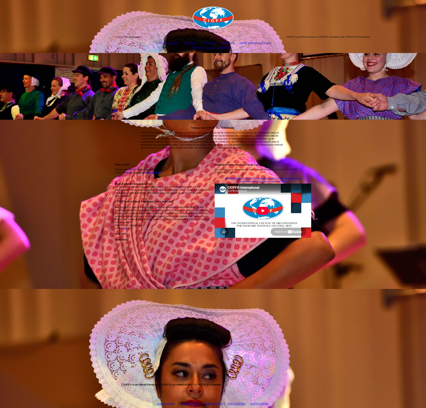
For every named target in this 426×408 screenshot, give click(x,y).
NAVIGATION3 (213, 403)
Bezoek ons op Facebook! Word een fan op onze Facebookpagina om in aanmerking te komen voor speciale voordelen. (263, 180)
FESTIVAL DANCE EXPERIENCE (212, 48)
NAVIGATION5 (260, 403)
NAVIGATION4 (236, 403)
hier (125, 228)
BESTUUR (228, 43)
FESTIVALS (208, 43)
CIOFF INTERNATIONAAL (256, 43)
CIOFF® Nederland (167, 43)
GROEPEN (189, 43)
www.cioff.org (153, 172)
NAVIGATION (165, 403)
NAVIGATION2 (190, 403)
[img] (213, 17)
